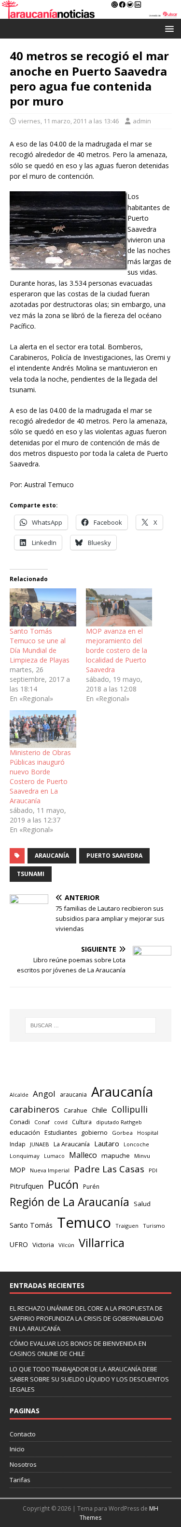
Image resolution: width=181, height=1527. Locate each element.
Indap (18, 1144)
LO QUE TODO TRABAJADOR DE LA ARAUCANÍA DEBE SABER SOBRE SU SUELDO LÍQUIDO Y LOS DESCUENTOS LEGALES (89, 1379)
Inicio (17, 1449)
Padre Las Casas (109, 1169)
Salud (142, 1203)
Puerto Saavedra (114, 855)
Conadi (20, 1121)
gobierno (94, 1132)
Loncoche (136, 1144)
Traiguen (127, 1225)
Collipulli (129, 1109)
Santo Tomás (31, 1225)
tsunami (30, 874)
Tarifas (20, 1479)
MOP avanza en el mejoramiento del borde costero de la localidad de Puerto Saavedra (116, 650)
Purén (91, 1186)
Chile (99, 1110)
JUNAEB (39, 1144)
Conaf (42, 1122)
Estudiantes (60, 1133)
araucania (73, 1094)
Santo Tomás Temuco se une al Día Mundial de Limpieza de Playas (40, 645)
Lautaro (106, 1143)
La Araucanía (72, 1144)
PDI (153, 1170)
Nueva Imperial (50, 1170)
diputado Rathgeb (119, 1122)
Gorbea (122, 1132)
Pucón (63, 1184)
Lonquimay (25, 1155)
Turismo (154, 1225)
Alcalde (19, 1094)
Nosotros (23, 1464)
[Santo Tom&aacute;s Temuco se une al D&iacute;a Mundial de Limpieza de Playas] (43, 607)
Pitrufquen (26, 1186)
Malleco (83, 1155)
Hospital (147, 1132)
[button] (168, 28)
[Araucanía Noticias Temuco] (90, 13)
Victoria (43, 1244)
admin (142, 121)
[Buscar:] (91, 1025)
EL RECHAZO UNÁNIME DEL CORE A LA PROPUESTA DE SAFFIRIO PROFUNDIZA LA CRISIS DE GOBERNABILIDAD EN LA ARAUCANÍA (87, 1318)
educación (25, 1132)
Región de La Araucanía (69, 1202)
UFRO (19, 1244)
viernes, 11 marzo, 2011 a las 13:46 (68, 121)
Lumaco (54, 1155)
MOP (18, 1169)
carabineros (34, 1109)
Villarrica (102, 1242)
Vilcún (66, 1244)
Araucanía (52, 855)
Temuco (84, 1222)
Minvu (142, 1155)
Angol (44, 1093)
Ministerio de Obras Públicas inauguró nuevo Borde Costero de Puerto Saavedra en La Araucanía (40, 776)
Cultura (82, 1122)
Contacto (23, 1434)
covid (61, 1122)
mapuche (115, 1155)
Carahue (75, 1110)
